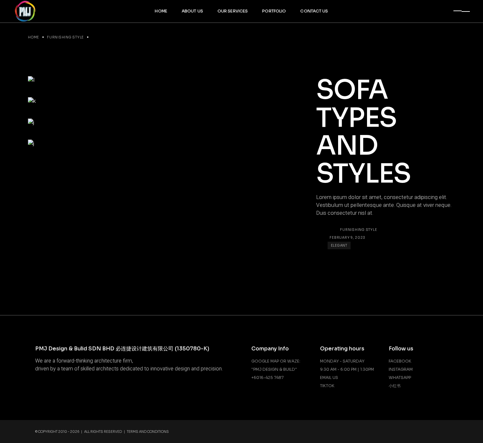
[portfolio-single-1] (161, 144)
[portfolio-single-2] (161, 122)
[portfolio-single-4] (161, 80)
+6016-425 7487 (267, 377)
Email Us (329, 377)
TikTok (327, 385)
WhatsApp (400, 377)
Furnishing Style (358, 230)
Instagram (401, 369)
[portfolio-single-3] (161, 101)
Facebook (400, 361)
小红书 (395, 385)
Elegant (339, 245)
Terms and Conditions (148, 432)
